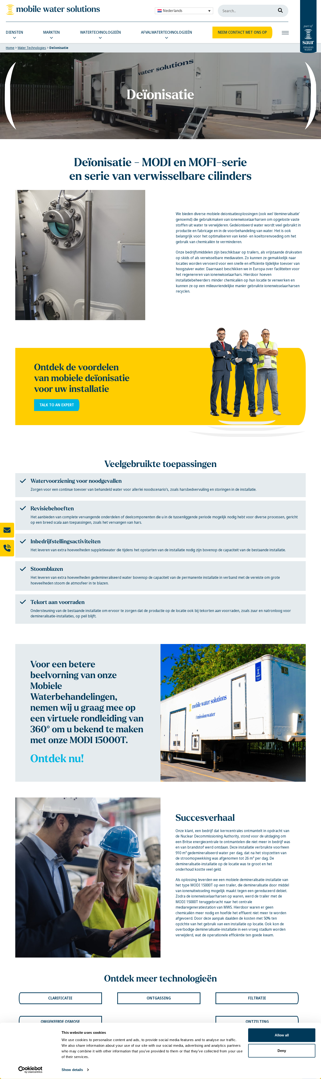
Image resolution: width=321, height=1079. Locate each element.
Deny (282, 1050)
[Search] (279, 9)
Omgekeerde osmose (60, 1021)
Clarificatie (60, 998)
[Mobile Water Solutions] (53, 10)
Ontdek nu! (57, 758)
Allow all (282, 1035)
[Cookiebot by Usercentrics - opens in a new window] (30, 1069)
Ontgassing (159, 998)
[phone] (7, 548)
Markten (51, 32)
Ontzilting (257, 1021)
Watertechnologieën (100, 32)
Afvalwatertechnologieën (166, 32)
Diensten (14, 32)
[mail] (7, 530)
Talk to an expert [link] (56, 405)
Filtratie (257, 998)
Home (10, 47)
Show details (72, 1070)
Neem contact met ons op (242, 32)
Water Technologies (32, 47)
